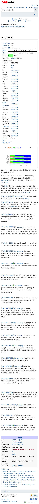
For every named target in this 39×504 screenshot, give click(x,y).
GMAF (4, 138)
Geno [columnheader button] (4, 48)
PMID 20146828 (7, 345)
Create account (33, 7)
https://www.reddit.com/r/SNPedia (13, 26)
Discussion (24, 19)
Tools (7, 491)
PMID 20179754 (7, 251)
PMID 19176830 (7, 196)
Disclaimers (14, 501)
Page (15, 19)
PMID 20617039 (7, 358)
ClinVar (20, 437)
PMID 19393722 (7, 263)
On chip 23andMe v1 (10, 475)
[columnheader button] (10, 48)
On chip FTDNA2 (8, 480)
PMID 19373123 (7, 202)
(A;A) (4, 50)
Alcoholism (5, 180)
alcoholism (26, 192)
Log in (36, 5)
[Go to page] (36, 10)
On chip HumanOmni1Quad (26, 480)
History (29, 21)
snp (12, 68)
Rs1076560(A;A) (17, 440)
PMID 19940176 (7, 227)
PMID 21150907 (7, 285)
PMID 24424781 (7, 415)
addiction (14, 206)
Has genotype (8, 473)
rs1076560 (14, 72)
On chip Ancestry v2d (10, 486)
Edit (21, 21)
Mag (9, 48)
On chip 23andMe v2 (26, 475)
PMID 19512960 (7, 243)
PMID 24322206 (7, 392)
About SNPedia (5, 501)
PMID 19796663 (7, 214)
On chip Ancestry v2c (27, 484)
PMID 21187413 (7, 366)
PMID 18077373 (7, 323)
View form (13, 21)
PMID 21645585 (7, 378)
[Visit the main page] (8, 2)
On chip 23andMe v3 (10, 478)
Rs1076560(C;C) (17, 445)
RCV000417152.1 (17, 466)
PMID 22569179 (7, 298)
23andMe (5, 126)
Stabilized (5, 45)
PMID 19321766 (7, 335)
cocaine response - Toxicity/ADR (23, 449)
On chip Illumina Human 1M (12, 482)
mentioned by (15, 70)
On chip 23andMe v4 (27, 478)
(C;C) (4, 55)
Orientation (6, 43)
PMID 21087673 (7, 275)
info (13, 452)
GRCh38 (13, 58)
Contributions (20, 7)
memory (26, 198)
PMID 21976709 (7, 425)
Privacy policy (5, 499)
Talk (10, 7)
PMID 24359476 (7, 405)
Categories (5, 469)
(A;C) (4, 53)
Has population (20, 473)
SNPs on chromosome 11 (27, 471)
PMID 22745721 (7, 308)
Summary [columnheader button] (16, 48)
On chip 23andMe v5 (10, 484)
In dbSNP (13, 471)
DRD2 (13, 65)
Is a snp (5, 471)
